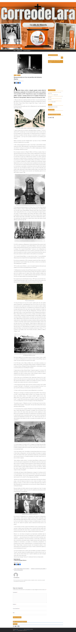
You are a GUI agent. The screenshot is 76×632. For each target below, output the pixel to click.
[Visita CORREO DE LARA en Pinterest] (53, 117)
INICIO (15, 50)
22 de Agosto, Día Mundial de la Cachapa (54, 92)
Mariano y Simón (50, 94)
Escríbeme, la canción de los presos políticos (38, 568)
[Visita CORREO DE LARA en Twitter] (50, 117)
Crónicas (15, 75)
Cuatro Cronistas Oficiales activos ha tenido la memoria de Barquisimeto (21, 569)
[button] (30, 50)
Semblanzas (18, 75)
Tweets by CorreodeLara (51, 111)
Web (13, 612)
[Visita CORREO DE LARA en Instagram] (48, 117)
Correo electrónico (16, 608)
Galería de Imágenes (26, 50)
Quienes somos (19, 50)
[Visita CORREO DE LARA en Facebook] (51, 117)
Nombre (14, 604)
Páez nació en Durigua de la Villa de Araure (54, 98)
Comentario (15, 592)
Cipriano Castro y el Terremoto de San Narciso (55, 96)
